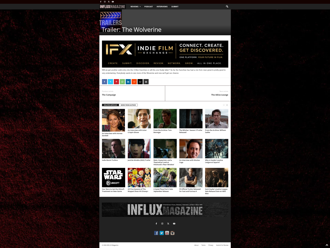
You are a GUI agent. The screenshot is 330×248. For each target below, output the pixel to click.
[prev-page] (224, 105)
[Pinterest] (116, 81)
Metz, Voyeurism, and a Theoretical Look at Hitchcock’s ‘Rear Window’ (164, 162)
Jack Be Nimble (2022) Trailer (139, 160)
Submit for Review (222, 245)
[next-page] (227, 105)
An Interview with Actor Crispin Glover (137, 131)
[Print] (146, 81)
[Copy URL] (152, 81)
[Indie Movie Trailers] (113, 148)
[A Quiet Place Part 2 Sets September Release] (165, 177)
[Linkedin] (128, 81)
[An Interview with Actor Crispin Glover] (139, 118)
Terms (203, 245)
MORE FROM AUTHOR (128, 105)
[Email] (140, 81)
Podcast (148, 6)
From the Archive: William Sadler (215, 131)
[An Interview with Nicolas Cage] (191, 148)
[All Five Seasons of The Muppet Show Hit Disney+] (139, 177)
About (196, 245)
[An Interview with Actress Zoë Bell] (113, 120)
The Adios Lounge (219, 94)
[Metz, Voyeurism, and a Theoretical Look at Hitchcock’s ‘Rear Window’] (165, 148)
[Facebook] (100, 2)
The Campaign (109, 94)
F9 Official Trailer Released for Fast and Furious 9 (190, 190)
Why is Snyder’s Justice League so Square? (214, 161)
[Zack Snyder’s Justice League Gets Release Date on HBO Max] (216, 177)
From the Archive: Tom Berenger (163, 131)
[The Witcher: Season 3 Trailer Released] (191, 118)
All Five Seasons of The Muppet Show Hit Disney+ (138, 190)
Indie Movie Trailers (110, 160)
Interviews (162, 6)
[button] (227, 6)
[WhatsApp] (122, 81)
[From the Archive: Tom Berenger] (165, 118)
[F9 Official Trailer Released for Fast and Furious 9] (191, 177)
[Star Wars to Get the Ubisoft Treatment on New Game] (113, 177)
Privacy (210, 245)
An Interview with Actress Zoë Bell (112, 134)
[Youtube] (112, 2)
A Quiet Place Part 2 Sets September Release (163, 190)
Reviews (134, 6)
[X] (108, 2)
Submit (174, 6)
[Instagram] (104, 2)
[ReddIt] (134, 81)
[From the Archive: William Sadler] (216, 118)
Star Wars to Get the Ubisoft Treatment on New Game (113, 190)
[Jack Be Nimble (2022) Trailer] (139, 148)
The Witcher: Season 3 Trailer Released (190, 131)
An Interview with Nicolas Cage (189, 161)
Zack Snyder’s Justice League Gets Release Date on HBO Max (216, 191)
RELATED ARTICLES (110, 105)
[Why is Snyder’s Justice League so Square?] (216, 148)
